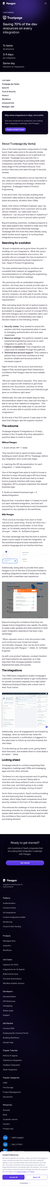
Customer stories (10, 1119)
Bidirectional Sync (10, 974)
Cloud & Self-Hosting (12, 926)
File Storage (8, 1087)
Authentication (9, 903)
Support (6, 1015)
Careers (6, 1124)
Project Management (12, 1092)
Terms (32, 1171)
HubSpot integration (11, 1065)
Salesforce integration (12, 1060)
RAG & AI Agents (10, 1055)
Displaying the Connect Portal (15, 1033)
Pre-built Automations (12, 978)
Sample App (8, 1042)
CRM (5, 1082)
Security (6, 1110)
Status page (8, 1010)
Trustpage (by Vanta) (10, 84)
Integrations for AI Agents (14, 969)
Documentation (9, 996)
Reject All (36, 1177)
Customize (24, 1183)
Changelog (7, 1005)
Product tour (8, 1128)
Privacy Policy (22, 1171)
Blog (5, 1114)
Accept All (13, 1177)
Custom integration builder (14, 917)
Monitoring (7, 921)
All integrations (9, 912)
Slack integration (10, 1069)
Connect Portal (9, 907)
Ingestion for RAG (10, 964)
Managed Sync (9, 940)
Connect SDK (8, 1028)
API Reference (9, 1001)
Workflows (7, 950)
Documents (8, 1096)
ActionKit (7, 945)
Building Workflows (11, 1037)
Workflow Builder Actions (13, 983)
